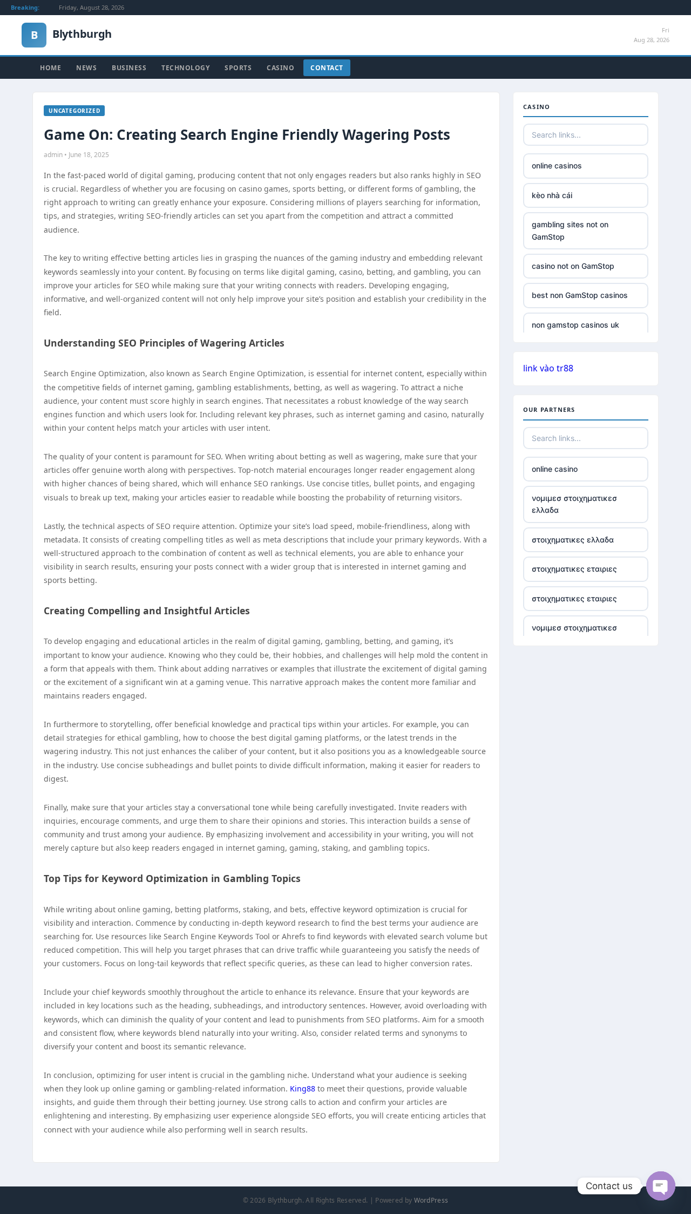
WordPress (431, 1200)
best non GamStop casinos (580, 295)
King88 (302, 1088)
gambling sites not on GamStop (570, 230)
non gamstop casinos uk (575, 324)
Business (129, 67)
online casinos (557, 165)
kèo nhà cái (552, 195)
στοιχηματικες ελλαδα (573, 539)
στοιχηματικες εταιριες (574, 568)
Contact (326, 67)
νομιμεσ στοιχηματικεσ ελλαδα (574, 503)
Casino (280, 67)
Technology (185, 67)
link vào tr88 (548, 368)
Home (50, 67)
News (86, 67)
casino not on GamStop (573, 265)
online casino (555, 468)
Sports (238, 67)
